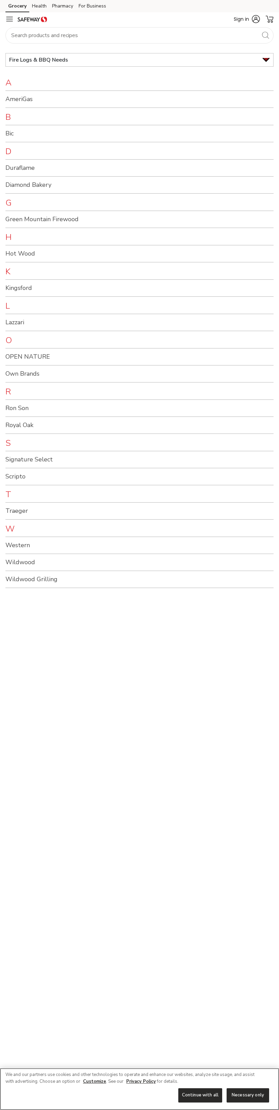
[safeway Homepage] (32, 19)
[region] (139, 1089)
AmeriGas (19, 99)
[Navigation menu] (9, 19)
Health (39, 6)
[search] (265, 35)
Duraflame (20, 168)
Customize (94, 1081)
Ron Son (17, 408)
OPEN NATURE (27, 357)
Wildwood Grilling (31, 579)
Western (17, 545)
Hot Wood (20, 253)
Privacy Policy (141, 1081)
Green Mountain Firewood (42, 219)
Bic (9, 133)
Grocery (17, 6)
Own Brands (22, 374)
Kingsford (18, 288)
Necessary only (248, 1095)
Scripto (15, 476)
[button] (247, 19)
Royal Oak (19, 425)
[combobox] (139, 35)
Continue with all (200, 1095)
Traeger (16, 511)
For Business (92, 6)
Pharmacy (62, 6)
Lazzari (14, 322)
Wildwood (20, 562)
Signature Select (29, 459)
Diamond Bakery (28, 185)
